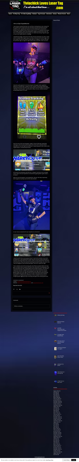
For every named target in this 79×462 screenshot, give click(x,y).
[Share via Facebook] (13, 289)
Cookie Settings (66, 460)
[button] (16, 13)
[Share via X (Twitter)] (16, 289)
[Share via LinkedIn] (19, 289)
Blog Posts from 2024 (17, 285)
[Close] (77, 460)
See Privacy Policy (49, 460)
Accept (73, 460)
